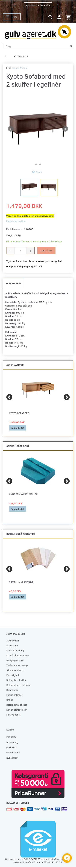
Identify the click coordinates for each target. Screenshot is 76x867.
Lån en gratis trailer (16, 709)
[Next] (67, 397)
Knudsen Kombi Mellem (23, 494)
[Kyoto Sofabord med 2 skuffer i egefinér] (38, 129)
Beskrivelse (13, 283)
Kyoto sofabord (19, 413)
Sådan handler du (15, 670)
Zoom (39, 172)
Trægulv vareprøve (21, 582)
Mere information (16, 221)
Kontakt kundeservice (38, 5)
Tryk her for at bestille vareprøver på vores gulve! (34, 261)
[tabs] (50, 17)
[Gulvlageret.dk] (38, 31)
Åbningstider (12, 640)
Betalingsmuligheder (16, 704)
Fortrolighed (12, 675)
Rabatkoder (12, 689)
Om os (9, 699)
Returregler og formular (18, 684)
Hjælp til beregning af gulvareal (24, 266)
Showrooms (12, 645)
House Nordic (19, 67)
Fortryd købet (13, 714)
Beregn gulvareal (15, 660)
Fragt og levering (15, 650)
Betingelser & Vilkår (16, 679)
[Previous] (9, 397)
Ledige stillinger (14, 694)
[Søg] (71, 46)
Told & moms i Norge (17, 665)
